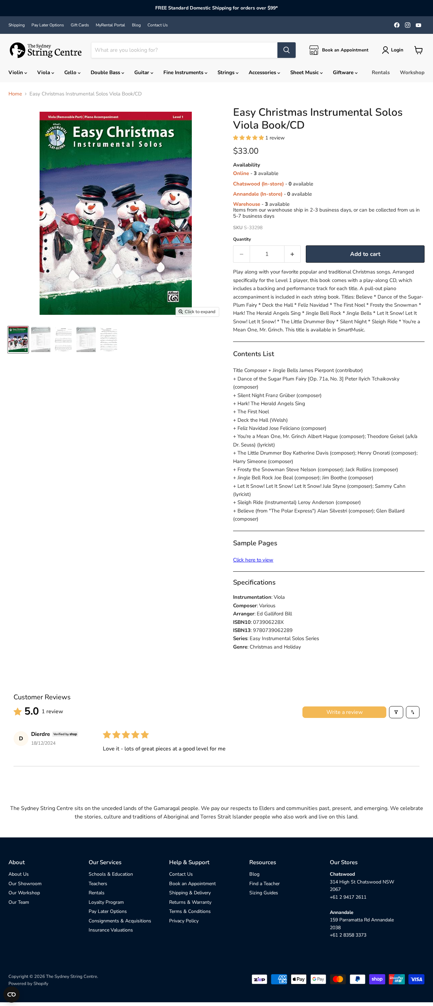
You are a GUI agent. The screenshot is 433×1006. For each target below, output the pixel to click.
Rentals (381, 72)
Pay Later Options (47, 25)
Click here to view (253, 559)
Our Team (18, 902)
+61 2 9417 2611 (348, 897)
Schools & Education (111, 874)
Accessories (263, 72)
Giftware (344, 72)
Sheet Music (305, 72)
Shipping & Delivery (190, 893)
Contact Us (157, 25)
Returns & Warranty (190, 902)
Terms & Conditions (190, 911)
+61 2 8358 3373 (348, 935)
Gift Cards (80, 25)
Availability (246, 165)
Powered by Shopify (28, 984)
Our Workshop (24, 893)
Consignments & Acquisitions (120, 921)
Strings (227, 72)
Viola (44, 72)
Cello (71, 72)
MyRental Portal (110, 25)
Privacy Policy (184, 921)
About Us (18, 874)
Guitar (142, 72)
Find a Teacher (264, 883)
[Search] (286, 50)
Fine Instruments (184, 72)
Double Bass (106, 72)
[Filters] (396, 712)
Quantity (242, 239)
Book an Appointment (192, 883)
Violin (16, 72)
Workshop (412, 72)
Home (15, 94)
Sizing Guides (263, 893)
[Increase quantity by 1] (292, 254)
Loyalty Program (106, 902)
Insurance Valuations (111, 930)
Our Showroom (25, 883)
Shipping (16, 25)
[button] (249, 137)
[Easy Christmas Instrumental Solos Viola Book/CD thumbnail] (18, 339)
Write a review (344, 712)
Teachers (98, 883)
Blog (136, 25)
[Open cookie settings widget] (11, 994)
